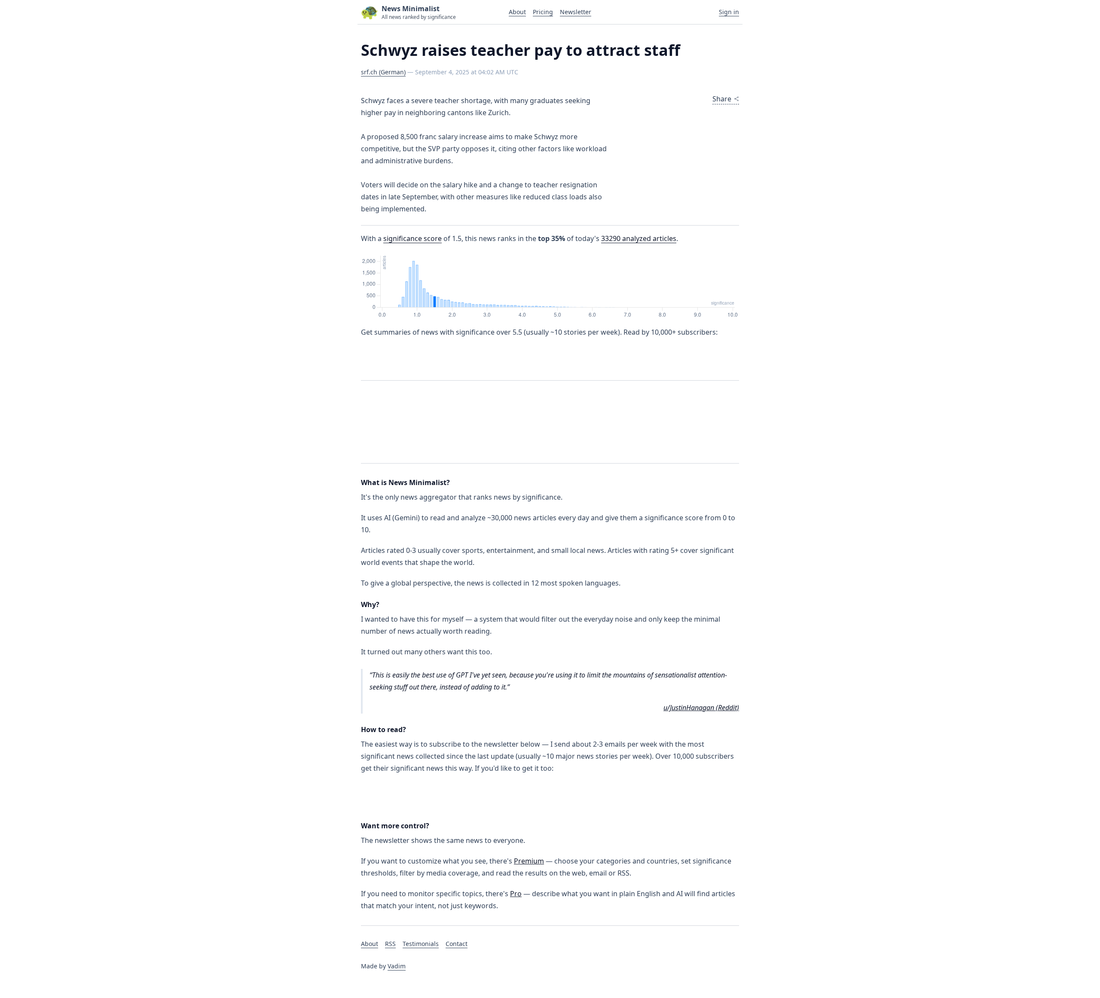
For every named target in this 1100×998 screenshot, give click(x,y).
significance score (412, 238)
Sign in (729, 12)
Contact (457, 944)
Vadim (397, 966)
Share (721, 99)
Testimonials (421, 944)
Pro (516, 893)
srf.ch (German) (383, 72)
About (517, 12)
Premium (529, 861)
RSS (390, 944)
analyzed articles (638, 238)
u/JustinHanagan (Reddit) (701, 707)
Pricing (543, 12)
